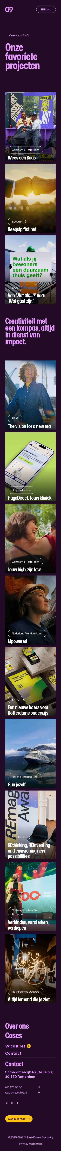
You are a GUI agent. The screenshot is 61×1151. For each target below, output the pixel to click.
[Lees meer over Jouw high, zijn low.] (30, 538)
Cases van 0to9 (19, 35)
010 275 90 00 (13, 1087)
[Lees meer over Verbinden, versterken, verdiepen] (30, 896)
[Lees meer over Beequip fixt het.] (30, 198)
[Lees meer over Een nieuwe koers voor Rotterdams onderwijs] (30, 681)
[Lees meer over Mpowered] (30, 610)
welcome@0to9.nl (16, 1092)
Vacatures (17, 1046)
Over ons (17, 1025)
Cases (13, 1035)
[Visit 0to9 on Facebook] (18, 1103)
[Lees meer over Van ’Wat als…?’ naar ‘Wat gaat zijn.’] (30, 269)
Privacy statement (30, 1144)
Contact (13, 1053)
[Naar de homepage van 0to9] (9, 9)
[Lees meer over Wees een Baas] (30, 126)
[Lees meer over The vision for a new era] (30, 395)
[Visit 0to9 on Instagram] (12, 1103)
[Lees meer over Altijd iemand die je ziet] (30, 968)
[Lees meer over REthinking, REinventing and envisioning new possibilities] (30, 825)
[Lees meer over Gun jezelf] (30, 753)
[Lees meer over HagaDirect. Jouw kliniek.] (30, 466)
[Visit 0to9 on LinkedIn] (7, 1103)
